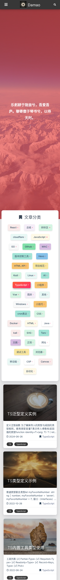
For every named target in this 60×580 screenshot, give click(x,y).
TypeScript (48, 436)
